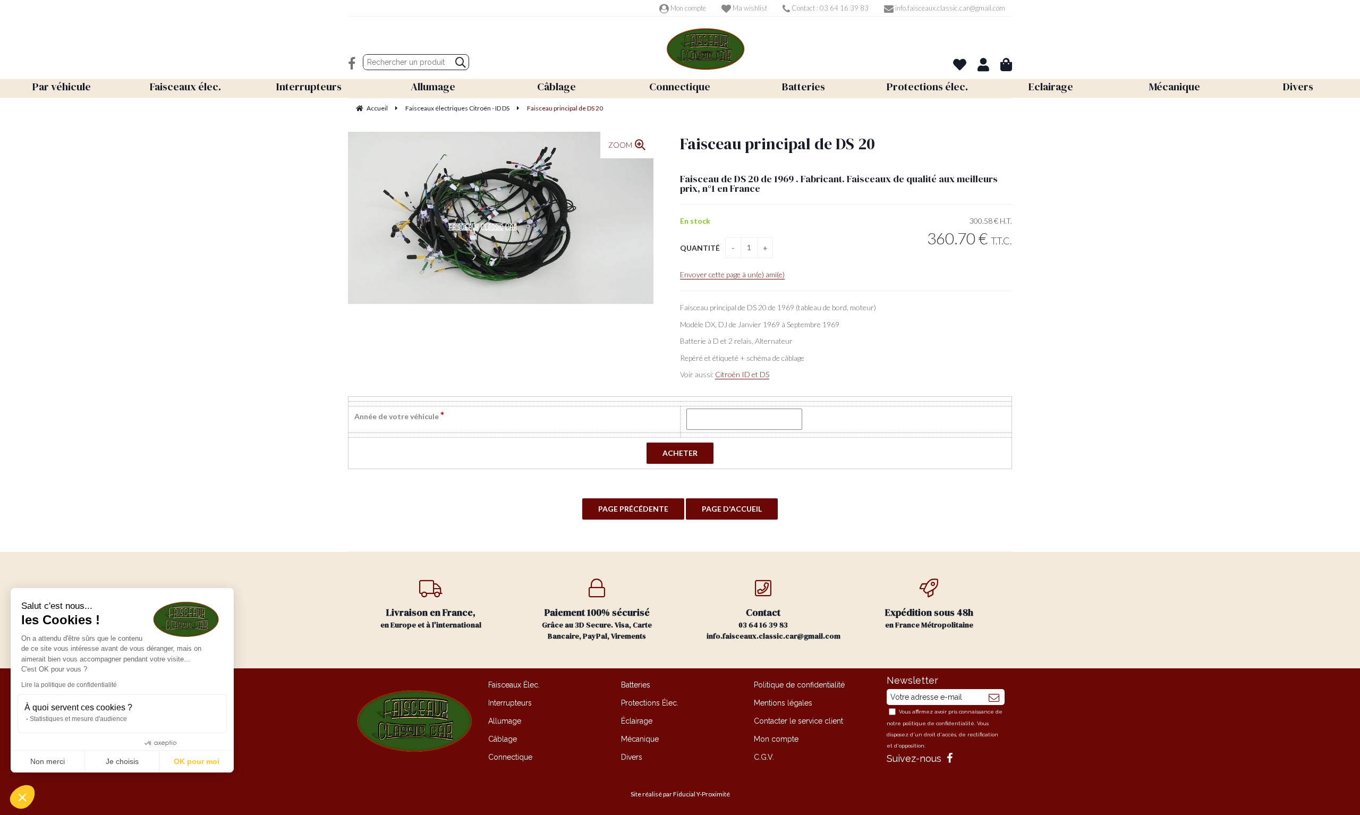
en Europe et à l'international (430, 618)
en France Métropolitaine (929, 618)
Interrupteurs (510, 703)
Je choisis (122, 761)
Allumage (504, 721)
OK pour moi (196, 761)
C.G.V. (764, 757)
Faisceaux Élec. (514, 685)
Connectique (510, 757)
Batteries (635, 685)
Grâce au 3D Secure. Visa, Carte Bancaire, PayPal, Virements (597, 623)
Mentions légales (783, 703)
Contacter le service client (798, 721)
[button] (22, 797)
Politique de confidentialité (799, 685)
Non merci (47, 761)
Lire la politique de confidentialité (69, 685)
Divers (631, 757)
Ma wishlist (749, 8)
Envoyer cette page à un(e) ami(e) (732, 274)
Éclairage (636, 721)
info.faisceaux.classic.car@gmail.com (949, 8)
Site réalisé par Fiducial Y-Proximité (680, 794)
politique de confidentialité (938, 723)
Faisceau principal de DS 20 (777, 144)
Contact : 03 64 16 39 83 (829, 8)
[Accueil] (705, 49)
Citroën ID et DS (742, 374)
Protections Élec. (649, 703)
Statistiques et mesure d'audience (78, 719)
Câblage (502, 739)
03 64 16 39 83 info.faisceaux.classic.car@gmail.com (773, 623)
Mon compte (687, 8)
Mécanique (640, 739)
